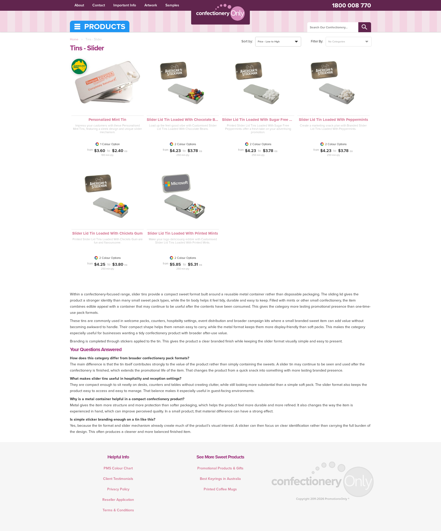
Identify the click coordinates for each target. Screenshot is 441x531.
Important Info (124, 5)
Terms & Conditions (118, 510)
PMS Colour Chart (118, 468)
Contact (98, 5)
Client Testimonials (118, 479)
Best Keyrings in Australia (220, 479)
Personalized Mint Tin (107, 119)
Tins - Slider (93, 39)
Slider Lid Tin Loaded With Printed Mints (183, 233)
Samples (172, 5)
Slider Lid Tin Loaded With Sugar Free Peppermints (266, 119)
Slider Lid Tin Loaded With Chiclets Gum (107, 233)
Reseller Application (118, 500)
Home (74, 39)
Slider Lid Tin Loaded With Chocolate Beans (185, 119)
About (79, 5)
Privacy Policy (118, 489)
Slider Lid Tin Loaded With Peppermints (333, 119)
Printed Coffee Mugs (220, 489)
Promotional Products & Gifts (220, 468)
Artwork (150, 5)
